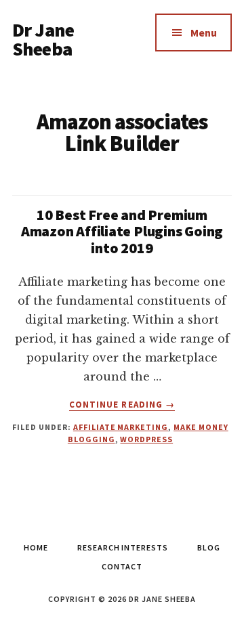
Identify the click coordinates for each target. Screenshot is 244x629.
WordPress (146, 439)
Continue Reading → (122, 405)
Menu (203, 32)
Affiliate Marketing (120, 427)
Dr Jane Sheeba (43, 39)
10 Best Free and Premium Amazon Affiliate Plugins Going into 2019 (122, 231)
